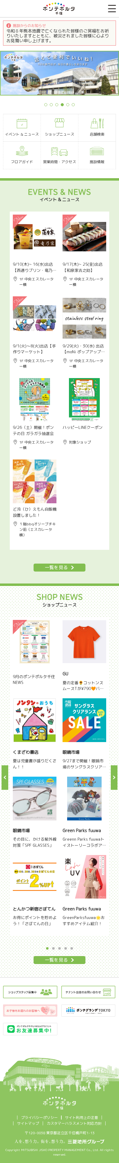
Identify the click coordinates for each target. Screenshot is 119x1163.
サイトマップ (28, 1123)
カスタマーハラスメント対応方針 (74, 1123)
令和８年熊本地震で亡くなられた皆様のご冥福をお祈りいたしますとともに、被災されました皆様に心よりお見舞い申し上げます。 (57, 35)
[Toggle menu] (112, 8)
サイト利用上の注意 (81, 1118)
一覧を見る (56, 567)
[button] (5, 777)
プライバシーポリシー (39, 1118)
